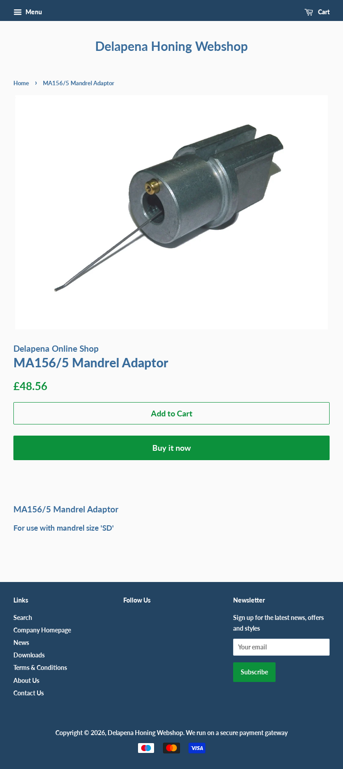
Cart (323, 12)
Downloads (29, 655)
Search (22, 617)
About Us (26, 680)
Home (21, 83)
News (21, 642)
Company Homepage (42, 630)
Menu (33, 12)
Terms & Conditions (40, 667)
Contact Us (28, 693)
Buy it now (171, 448)
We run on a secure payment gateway (237, 732)
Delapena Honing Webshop (171, 46)
